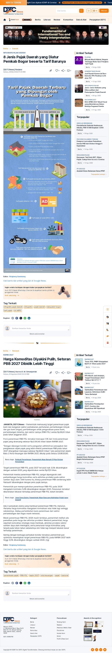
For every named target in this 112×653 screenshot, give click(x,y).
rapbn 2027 (34, 575)
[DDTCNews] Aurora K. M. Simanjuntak (20, 372)
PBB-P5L (23, 575)
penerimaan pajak (11, 575)
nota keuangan (47, 575)
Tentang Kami (61, 622)
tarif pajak (8, 310)
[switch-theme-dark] (89, 11)
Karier (59, 636)
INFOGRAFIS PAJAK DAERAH (14, 53)
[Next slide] (106, 35)
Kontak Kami (61, 633)
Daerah (15, 49)
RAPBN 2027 (8, 355)
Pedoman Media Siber (64, 627)
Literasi (47, 20)
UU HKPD (17, 310)
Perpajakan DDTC (98, 20)
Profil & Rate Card (62, 639)
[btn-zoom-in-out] (50, 70)
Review (57, 20)
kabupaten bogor (54, 307)
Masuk (104, 11)
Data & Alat (81, 20)
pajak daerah (39, 307)
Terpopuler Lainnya (98, 174)
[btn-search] (81, 11)
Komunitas (68, 20)
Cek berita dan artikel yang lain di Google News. (24, 281)
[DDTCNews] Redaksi (12, 69)
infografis (28, 307)
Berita (38, 20)
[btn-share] (62, 70)
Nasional (15, 351)
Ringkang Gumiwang (17, 276)
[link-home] (4, 19)
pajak (57, 575)
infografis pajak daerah (13, 307)
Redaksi (59, 625)
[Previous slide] (6, 35)
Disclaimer (60, 630)
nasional (64, 575)
